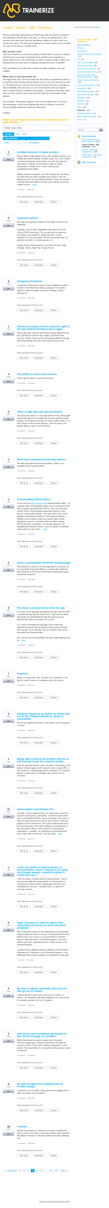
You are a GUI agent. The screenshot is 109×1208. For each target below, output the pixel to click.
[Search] (101, 129)
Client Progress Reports (86, 69)
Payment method (27, 218)
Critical (55, 202)
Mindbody (81, 101)
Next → (64, 1170)
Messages (81, 98)
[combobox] (89, 130)
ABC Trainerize (89, 162)
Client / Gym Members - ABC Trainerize (91, 140)
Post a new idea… (84, 45)
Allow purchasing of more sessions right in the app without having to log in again (43, 327)
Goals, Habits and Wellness (87, 80)
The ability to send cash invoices (37, 374)
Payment (22, 673)
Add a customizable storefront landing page (43, 562)
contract (22, 1126)
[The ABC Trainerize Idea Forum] (28, 11)
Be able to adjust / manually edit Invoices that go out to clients (42, 989)
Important (39, 202)
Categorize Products (29, 281)
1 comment (21, 189)
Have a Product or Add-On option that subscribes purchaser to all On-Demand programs (41, 925)
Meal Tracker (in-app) (85, 95)
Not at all (25, 202)
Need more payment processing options (41, 459)
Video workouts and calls (87, 116)
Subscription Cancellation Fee (35, 809)
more (34, 184)
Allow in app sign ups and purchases (39, 411)
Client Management (84, 66)
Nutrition (80, 104)
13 (56, 1170)
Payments (30, 189)
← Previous (11, 1170)
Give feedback (89, 136)
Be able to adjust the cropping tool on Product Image (40, 1085)
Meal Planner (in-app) (85, 91)
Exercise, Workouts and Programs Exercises (86, 76)
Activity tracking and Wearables (89, 54)
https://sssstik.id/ (38, 503)
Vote (8, 159)
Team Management (84, 113)
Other (79, 107)
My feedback (34, 143)
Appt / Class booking (85, 63)
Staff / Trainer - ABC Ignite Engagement (92, 156)
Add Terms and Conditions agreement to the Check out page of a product (41, 1035)
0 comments (21, 253)
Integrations (81, 88)
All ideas (80, 48)
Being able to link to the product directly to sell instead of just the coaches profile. (43, 760)
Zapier (79, 120)
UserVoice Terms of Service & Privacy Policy (54, 1201)
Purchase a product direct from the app (41, 607)
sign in (97, 27)
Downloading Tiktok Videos (33, 499)
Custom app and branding (87, 72)
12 (51, 1170)
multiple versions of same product (38, 152)
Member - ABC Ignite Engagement (90, 151)
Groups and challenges (86, 85)
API (78, 59)
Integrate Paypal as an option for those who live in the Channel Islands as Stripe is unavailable (43, 716)
